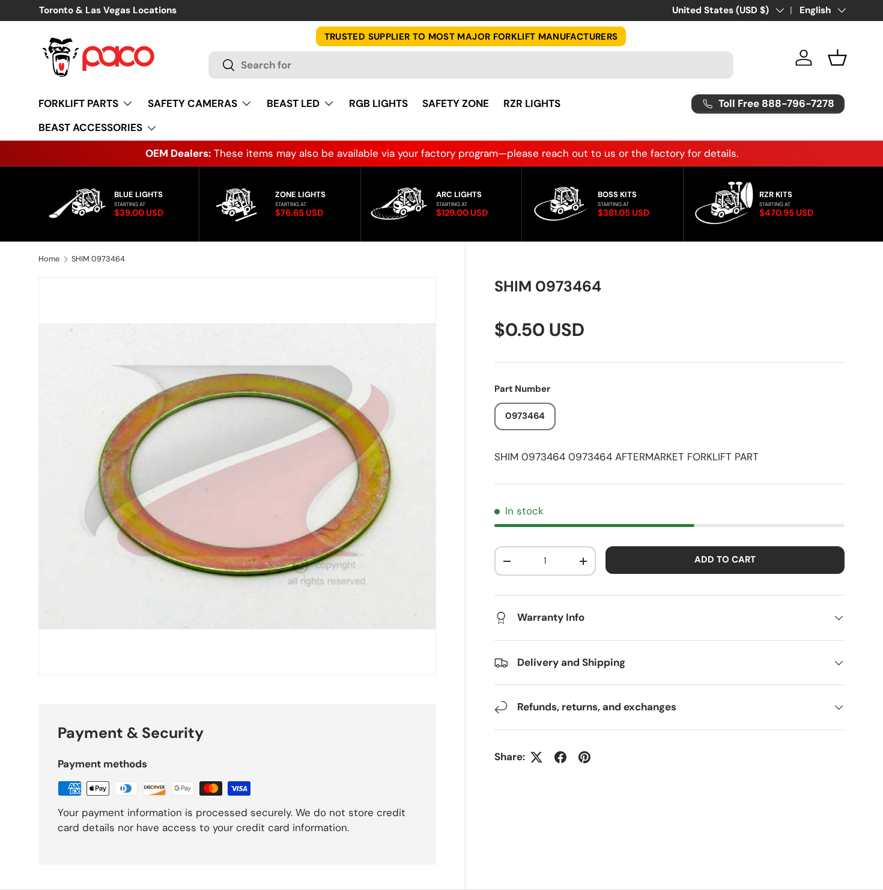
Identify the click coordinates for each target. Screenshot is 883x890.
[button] (837, 57)
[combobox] (470, 65)
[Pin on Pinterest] (584, 757)
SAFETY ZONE (455, 103)
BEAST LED (293, 103)
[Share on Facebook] (560, 757)
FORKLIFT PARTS (78, 103)
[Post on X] (536, 757)
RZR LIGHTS (531, 103)
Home (48, 259)
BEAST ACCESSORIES (90, 127)
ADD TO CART (725, 559)
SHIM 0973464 (98, 259)
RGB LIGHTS (378, 103)
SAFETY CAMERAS (192, 103)
